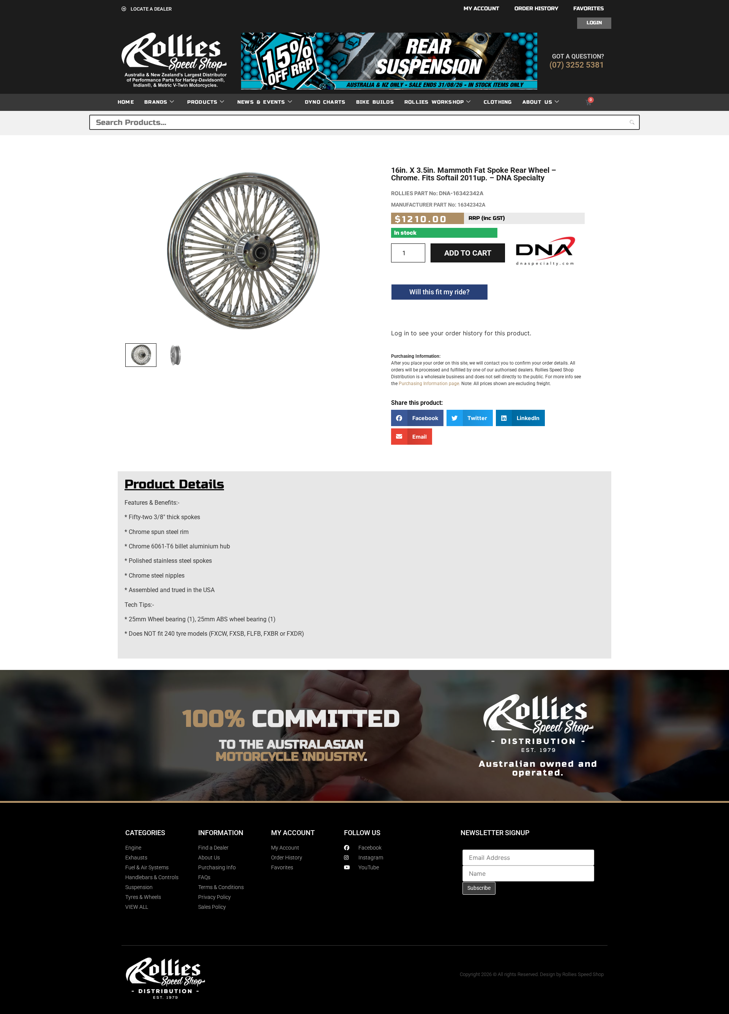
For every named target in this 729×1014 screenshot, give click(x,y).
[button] (417, 418)
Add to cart (467, 252)
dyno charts (325, 102)
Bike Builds (375, 102)
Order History (536, 8)
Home (126, 102)
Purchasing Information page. (429, 383)
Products (202, 102)
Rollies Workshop (434, 102)
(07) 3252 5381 (576, 64)
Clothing (498, 102)
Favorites (588, 8)
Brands (155, 102)
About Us (537, 102)
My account (481, 8)
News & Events (261, 102)
